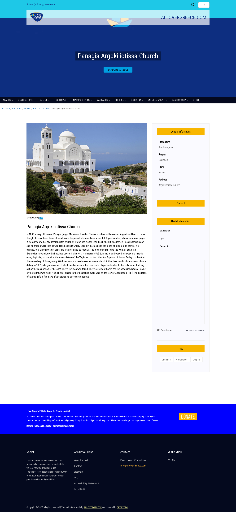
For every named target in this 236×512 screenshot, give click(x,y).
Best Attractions (41, 108)
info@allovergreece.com (133, 465)
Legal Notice (80, 489)
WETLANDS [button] (103, 100)
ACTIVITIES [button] (136, 100)
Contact (78, 465)
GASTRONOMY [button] (179, 100)
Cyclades (17, 108)
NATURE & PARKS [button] (82, 100)
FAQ (76, 477)
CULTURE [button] (44, 100)
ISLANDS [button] (7, 100)
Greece (6, 108)
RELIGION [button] (120, 100)
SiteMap (78, 471)
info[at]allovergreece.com (41, 4)
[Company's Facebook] (185, 509)
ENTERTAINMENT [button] (156, 100)
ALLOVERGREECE (93, 507)
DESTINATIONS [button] (25, 100)
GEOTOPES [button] (61, 100)
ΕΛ (168, 460)
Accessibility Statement (86, 483)
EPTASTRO (122, 507)
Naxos (27, 108)
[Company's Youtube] (206, 509)
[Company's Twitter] (192, 509)
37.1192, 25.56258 (195, 330)
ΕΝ (173, 460)
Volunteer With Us (83, 460)
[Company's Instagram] (199, 509)
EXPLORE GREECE (118, 69)
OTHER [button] (196, 100)
